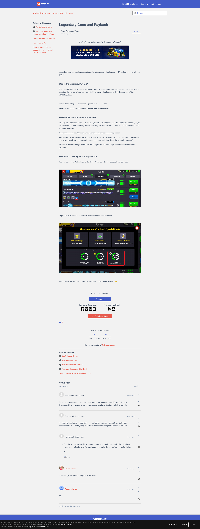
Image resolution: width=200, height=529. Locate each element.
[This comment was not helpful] (139, 402)
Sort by (136, 386)
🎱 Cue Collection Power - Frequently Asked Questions (43, 32)
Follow (136, 31)
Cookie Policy (43, 527)
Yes (94, 335)
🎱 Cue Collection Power (42, 27)
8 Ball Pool (63, 13)
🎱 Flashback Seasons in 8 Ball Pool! (73, 369)
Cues (71, 13)
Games (55, 13)
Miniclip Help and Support (41, 13)
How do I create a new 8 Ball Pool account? (75, 373)
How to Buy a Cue (40, 43)
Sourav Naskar (70, 469)
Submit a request (147, 4)
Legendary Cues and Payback (44, 38)
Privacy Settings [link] (66, 524)
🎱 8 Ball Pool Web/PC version (71, 365)
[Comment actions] (139, 406)
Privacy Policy (31, 527)
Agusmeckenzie (71, 489)
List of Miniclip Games (130, 4)
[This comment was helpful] (139, 394)
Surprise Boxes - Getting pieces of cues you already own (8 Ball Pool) (43, 50)
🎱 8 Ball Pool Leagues (68, 360)
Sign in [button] (158, 4)
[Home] (43, 4)
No (106, 335)
